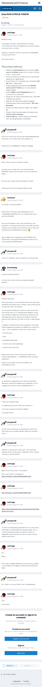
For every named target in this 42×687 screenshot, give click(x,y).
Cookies (26, 681)
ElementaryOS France (15, 2)
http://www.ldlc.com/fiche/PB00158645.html (16, 476)
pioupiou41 (11, 130)
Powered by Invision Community (21, 684)
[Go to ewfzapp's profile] (4, 34)
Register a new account (21, 639)
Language (16, 681)
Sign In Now (21, 653)
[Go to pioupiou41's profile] (4, 131)
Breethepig (12, 267)
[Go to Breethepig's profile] (4, 269)
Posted (14, 35)
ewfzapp (6, 23)
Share (10, 665)
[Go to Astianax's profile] (4, 199)
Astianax (11, 198)
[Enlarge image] (12, 66)
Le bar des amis (18, 25)
